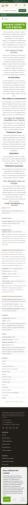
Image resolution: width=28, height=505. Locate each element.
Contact (4, 435)
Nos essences (5, 464)
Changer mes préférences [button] (23, 499)
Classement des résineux (8, 458)
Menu (5, 15)
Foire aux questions (6, 450)
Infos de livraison (6, 444)
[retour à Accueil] (2, 19)
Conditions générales (7, 441)
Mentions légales (6, 438)
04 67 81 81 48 (5, 1)
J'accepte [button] (6, 499)
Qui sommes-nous (6, 447)
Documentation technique (8, 461)
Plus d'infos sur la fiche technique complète (14, 401)
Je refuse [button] (14, 499)
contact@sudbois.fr (8, 422)
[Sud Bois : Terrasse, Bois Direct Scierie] (5, 5)
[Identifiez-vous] (16, 6)
